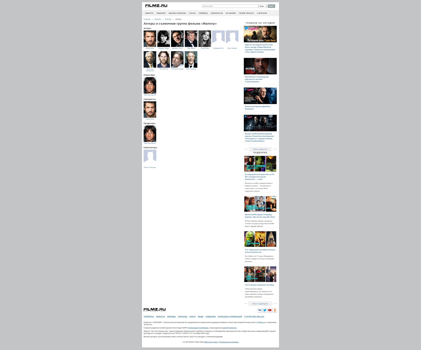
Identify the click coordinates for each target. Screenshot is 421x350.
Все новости (260, 149)
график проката (246, 13)
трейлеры (203, 13)
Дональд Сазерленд (150, 70)
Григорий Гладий (177, 69)
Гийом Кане (150, 48)
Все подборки (260, 304)
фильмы (171, 317)
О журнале (262, 13)
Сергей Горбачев (229, 328)
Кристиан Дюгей (150, 95)
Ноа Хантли (163, 69)
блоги (192, 317)
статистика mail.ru (254, 317)
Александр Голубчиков (198, 328)
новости (149, 13)
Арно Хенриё (232, 48)
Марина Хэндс (163, 48)
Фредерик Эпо (218, 48)
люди (200, 317)
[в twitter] (265, 310)
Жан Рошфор (191, 69)
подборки (211, 317)
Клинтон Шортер (150, 167)
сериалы (182, 317)
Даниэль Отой (177, 48)
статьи (192, 13)
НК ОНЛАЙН (231, 13)
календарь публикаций (230, 317)
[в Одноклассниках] (275, 310)
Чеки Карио (191, 48)
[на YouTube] (270, 310)
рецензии (161, 13)
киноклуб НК (217, 13)
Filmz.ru (261, 322)
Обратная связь (211, 342)
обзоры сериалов (177, 13)
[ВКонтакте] (260, 310)
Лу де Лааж (205, 48)
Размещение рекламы (229, 342)
